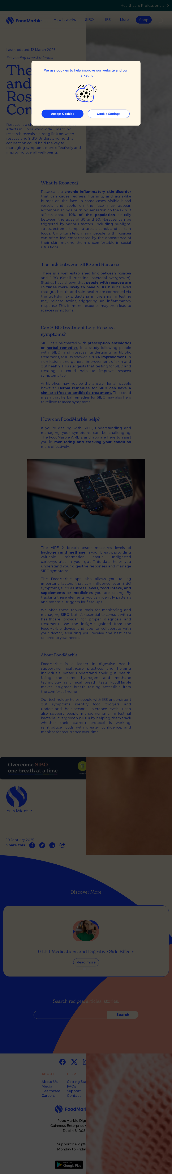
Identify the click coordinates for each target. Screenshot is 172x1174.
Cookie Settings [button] (108, 113)
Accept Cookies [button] (62, 113)
